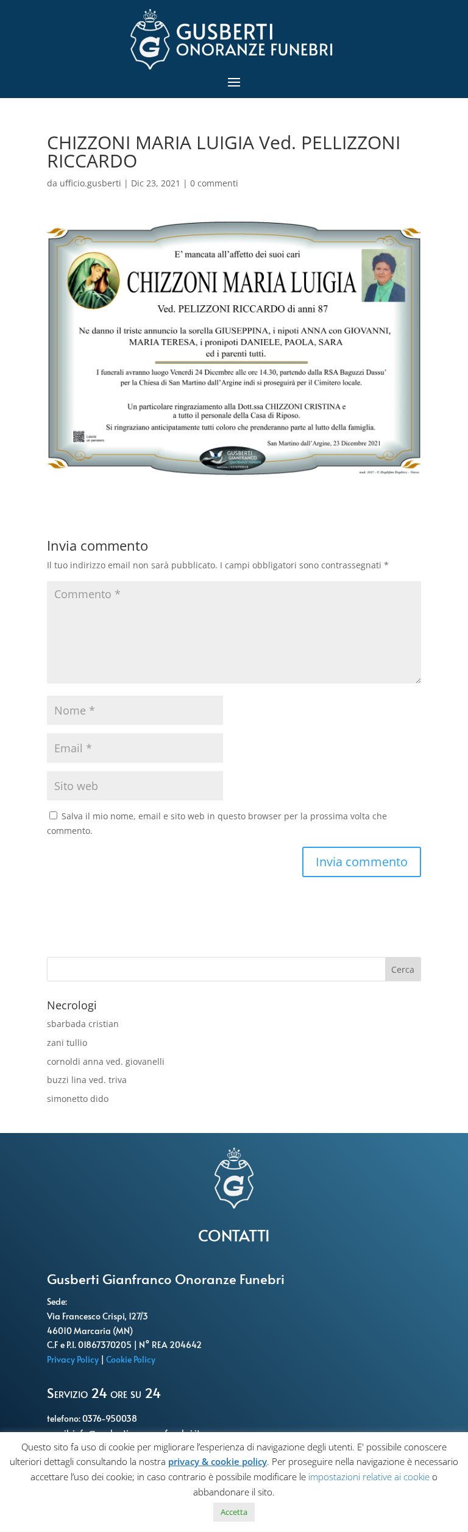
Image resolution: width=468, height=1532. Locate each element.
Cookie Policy (131, 1359)
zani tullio (67, 1042)
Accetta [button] (234, 1511)
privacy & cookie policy (217, 1461)
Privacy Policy (74, 1359)
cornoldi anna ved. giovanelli (106, 1061)
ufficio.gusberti (90, 183)
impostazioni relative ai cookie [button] (369, 1476)
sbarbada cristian (83, 1023)
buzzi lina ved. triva (87, 1079)
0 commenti (214, 183)
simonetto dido (77, 1098)
